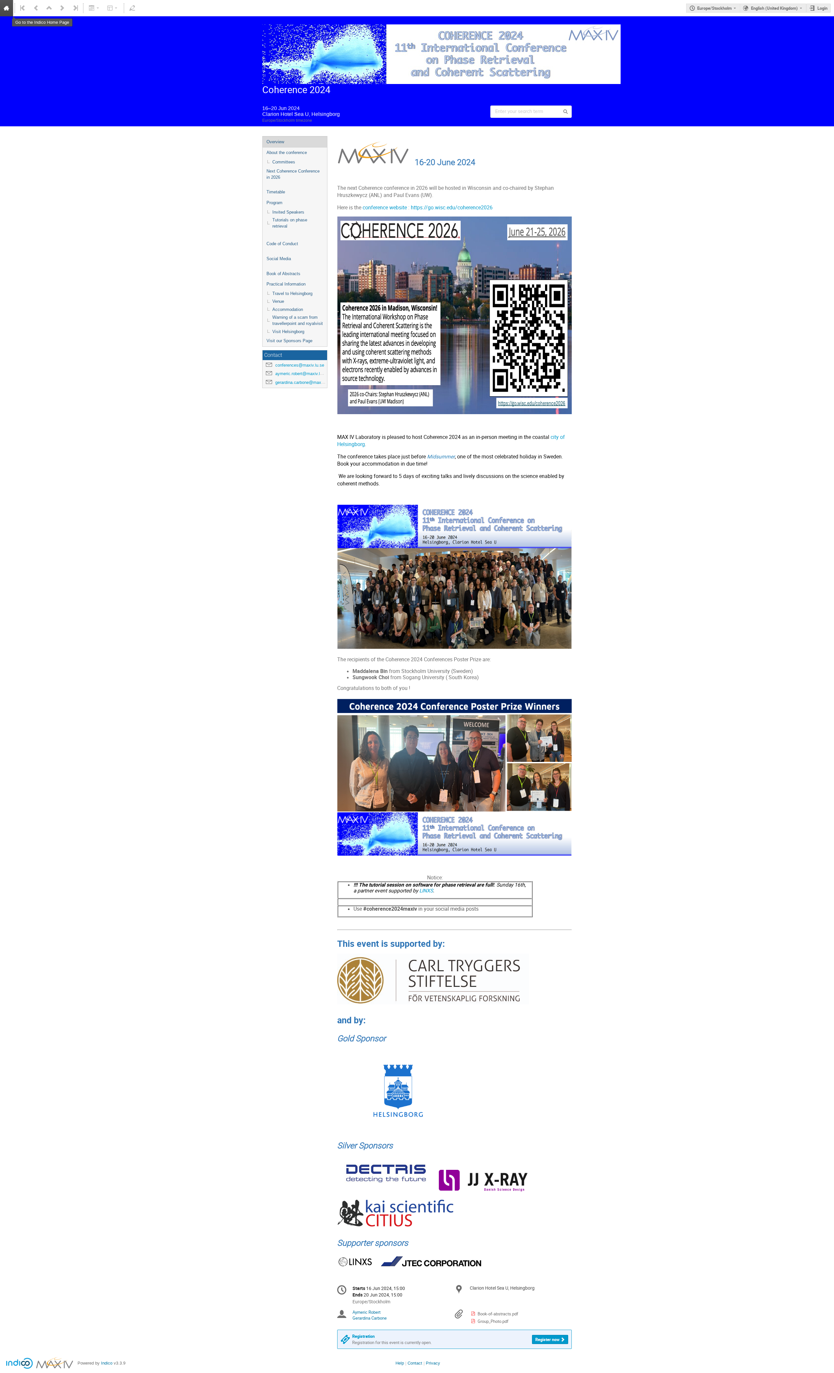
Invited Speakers (288, 212)
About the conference (286, 152)
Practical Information (286, 284)
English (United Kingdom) (774, 8)
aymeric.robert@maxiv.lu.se (301, 373)
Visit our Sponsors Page (289, 340)
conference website (385, 207)
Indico (106, 1363)
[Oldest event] (23, 8)
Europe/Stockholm (714, 8)
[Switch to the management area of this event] (132, 8)
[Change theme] (113, 8)
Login (822, 8)
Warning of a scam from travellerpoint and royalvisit (297, 320)
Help (399, 1363)
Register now (547, 1339)
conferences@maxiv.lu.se (299, 365)
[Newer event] (62, 8)
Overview (275, 141)
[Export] (94, 8)
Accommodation (287, 309)
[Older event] (36, 8)
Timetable (275, 191)
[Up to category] (49, 8)
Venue (278, 301)
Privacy (433, 1363)
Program (274, 202)
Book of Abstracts (283, 273)
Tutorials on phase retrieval (289, 223)
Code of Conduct (282, 243)
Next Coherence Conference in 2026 (293, 174)
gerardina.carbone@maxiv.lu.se (305, 382)
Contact (415, 1363)
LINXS (425, 890)
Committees (283, 162)
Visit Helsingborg (288, 331)
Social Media (278, 258)
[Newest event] (74, 8)
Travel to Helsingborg (292, 293)
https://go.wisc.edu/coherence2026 (452, 207)
